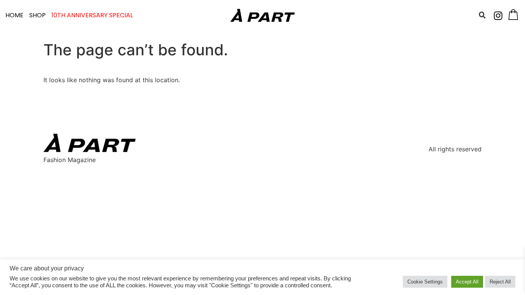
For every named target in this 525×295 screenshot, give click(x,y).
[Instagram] (498, 15)
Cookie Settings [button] (425, 282)
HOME (14, 15)
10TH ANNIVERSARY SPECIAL (92, 15)
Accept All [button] (467, 282)
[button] (482, 15)
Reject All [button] (500, 282)
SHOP (37, 15)
